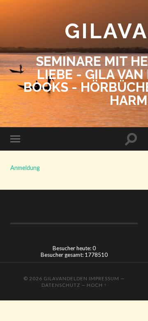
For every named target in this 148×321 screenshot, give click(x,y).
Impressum (104, 278)
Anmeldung (25, 167)
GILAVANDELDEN (66, 278)
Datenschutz (61, 285)
